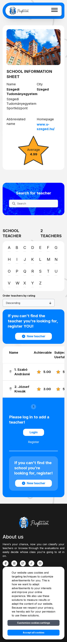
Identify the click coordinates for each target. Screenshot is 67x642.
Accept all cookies (33, 632)
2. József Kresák (21, 389)
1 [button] (33, 406)
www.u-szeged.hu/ (46, 126)
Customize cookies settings (33, 622)
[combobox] (6, 303)
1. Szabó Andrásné (22, 372)
